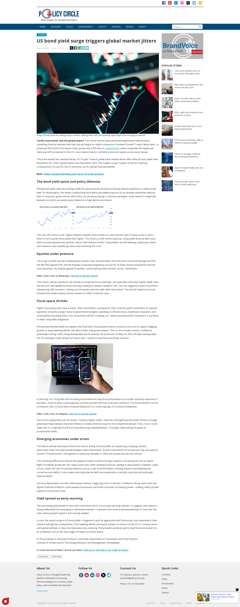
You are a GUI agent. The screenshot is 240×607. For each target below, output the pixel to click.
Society (102, 26)
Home (42, 26)
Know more (42, 590)
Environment (86, 26)
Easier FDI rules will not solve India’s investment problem (187, 100)
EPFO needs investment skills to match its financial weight (188, 141)
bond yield (43, 556)
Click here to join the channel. (83, 414)
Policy (69, 26)
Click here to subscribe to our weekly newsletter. (106, 550)
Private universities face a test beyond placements (187, 127)
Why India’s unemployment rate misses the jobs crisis (188, 86)
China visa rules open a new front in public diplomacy (186, 183)
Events (142, 26)
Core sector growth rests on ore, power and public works (187, 72)
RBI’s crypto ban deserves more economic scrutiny (188, 113)
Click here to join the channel (84, 276)
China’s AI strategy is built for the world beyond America (187, 155)
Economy (56, 26)
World (129, 26)
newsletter (56, 556)
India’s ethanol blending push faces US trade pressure (74, 174)
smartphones (112, 148)
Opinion (116, 26)
